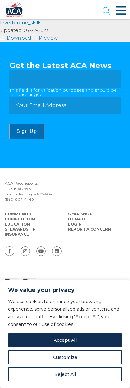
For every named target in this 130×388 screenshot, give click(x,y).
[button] (106, 11)
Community (18, 214)
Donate (77, 219)
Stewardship (20, 229)
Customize (65, 357)
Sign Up (26, 131)
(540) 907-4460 (19, 199)
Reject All (65, 374)
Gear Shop (80, 214)
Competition (20, 219)
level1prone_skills (20, 23)
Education (17, 224)
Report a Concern (89, 229)
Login (75, 224)
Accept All (65, 340)
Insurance (17, 234)
